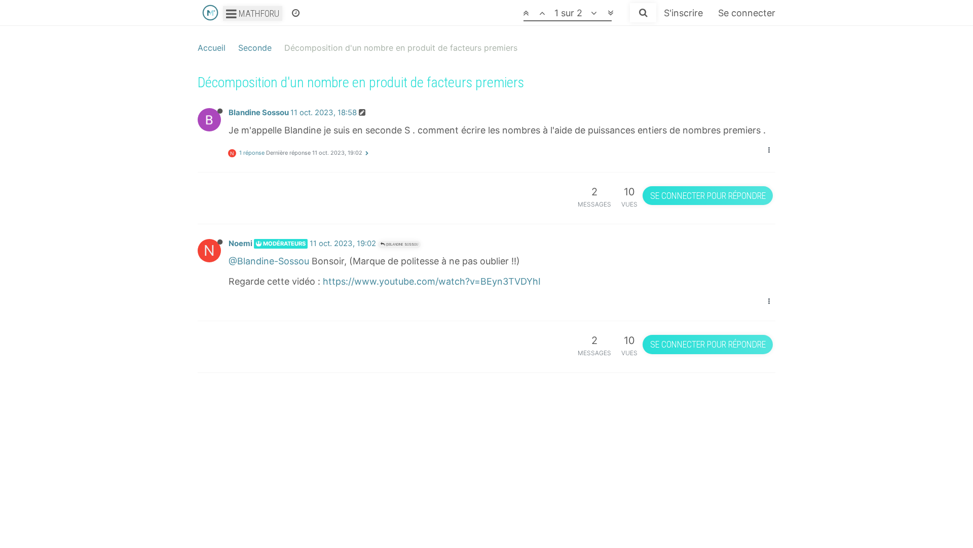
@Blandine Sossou (401, 244)
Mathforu (258, 13)
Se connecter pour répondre (708, 195)
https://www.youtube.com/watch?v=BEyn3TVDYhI (432, 281)
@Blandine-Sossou (269, 261)
